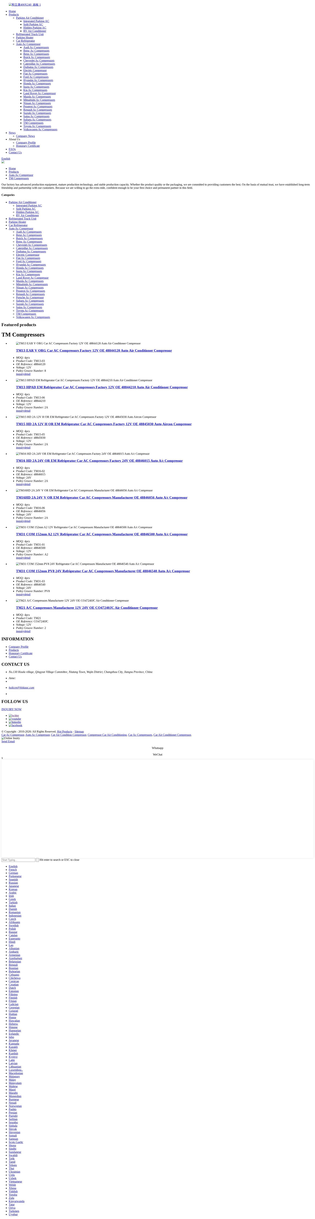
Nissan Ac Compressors (37, 103)
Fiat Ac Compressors (35, 73)
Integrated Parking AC (36, 21)
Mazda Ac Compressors (37, 96)
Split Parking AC (33, 24)
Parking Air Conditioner (30, 17)
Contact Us (15, 152)
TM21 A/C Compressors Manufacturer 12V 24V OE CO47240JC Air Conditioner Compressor (87, 608)
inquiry (20, 374)
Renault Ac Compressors (37, 109)
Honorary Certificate (28, 145)
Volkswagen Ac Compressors (40, 129)
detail (27, 374)
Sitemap (79, 731)
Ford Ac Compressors (35, 76)
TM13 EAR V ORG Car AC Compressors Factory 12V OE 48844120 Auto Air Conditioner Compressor (94, 350)
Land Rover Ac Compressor (39, 93)
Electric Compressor (35, 70)
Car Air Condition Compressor (68, 734)
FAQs (12, 149)
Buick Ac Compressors (36, 57)
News (12, 132)
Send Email (8, 741)
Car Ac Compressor (12, 734)
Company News (25, 136)
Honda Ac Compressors (37, 83)
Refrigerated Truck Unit (30, 34)
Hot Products (64, 731)
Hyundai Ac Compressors (38, 80)
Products (14, 14)
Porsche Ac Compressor (30, 297)
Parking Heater (24, 37)
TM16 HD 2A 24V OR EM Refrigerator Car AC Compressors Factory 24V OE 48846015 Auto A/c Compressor (99, 461)
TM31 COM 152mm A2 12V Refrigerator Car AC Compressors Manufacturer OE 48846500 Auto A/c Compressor (102, 534)
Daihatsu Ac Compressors (38, 67)
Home (12, 11)
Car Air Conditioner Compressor (172, 734)
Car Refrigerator (25, 40)
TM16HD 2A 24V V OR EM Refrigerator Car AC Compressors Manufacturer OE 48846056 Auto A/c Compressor (101, 497)
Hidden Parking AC (34, 27)
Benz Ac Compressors (36, 53)
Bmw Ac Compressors (36, 50)
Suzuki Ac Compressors (37, 113)
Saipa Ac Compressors (36, 116)
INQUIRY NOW (11, 709)
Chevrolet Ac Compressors (38, 60)
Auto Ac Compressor (28, 44)
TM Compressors (33, 122)
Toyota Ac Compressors (37, 126)
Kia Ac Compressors (35, 90)
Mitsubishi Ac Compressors (39, 99)
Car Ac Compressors (140, 734)
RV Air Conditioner (34, 30)
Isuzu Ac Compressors (36, 86)
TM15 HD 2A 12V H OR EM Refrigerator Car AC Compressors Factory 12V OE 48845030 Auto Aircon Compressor (104, 424)
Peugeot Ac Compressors (37, 106)
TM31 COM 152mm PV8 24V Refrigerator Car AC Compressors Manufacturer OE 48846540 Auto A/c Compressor (103, 571)
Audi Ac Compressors (36, 47)
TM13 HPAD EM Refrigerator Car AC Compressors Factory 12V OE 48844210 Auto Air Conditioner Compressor (102, 387)
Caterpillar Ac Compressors (39, 63)
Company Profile (26, 142)
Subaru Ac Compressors (37, 119)
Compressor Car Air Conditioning (107, 734)
